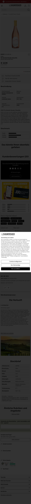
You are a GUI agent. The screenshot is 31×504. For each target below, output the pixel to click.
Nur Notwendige (15, 265)
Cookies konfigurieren (15, 261)
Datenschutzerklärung (6, 254)
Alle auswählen (15, 268)
